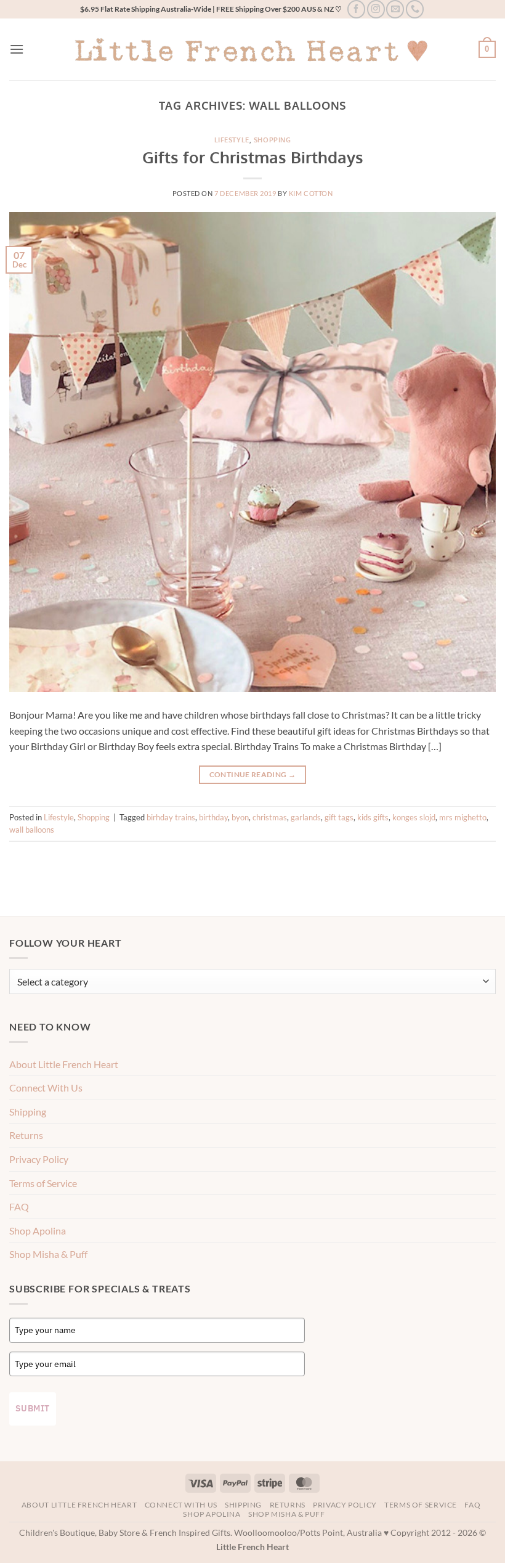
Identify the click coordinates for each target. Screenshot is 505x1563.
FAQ (19, 1206)
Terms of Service (43, 1183)
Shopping (272, 139)
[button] (16, 49)
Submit (32, 1408)
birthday (213, 817)
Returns (26, 1135)
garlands (306, 817)
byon (240, 817)
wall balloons (31, 830)
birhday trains (171, 817)
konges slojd (413, 817)
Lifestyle (231, 139)
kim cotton (311, 193)
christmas (269, 817)
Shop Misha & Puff (48, 1254)
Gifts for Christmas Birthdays (252, 157)
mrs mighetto (463, 817)
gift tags (339, 817)
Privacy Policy (38, 1159)
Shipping (27, 1111)
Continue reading (252, 774)
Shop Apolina (37, 1230)
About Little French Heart (63, 1064)
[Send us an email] (395, 9)
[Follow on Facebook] (356, 9)
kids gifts (373, 817)
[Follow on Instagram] (376, 9)
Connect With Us (46, 1087)
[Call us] (415, 9)
